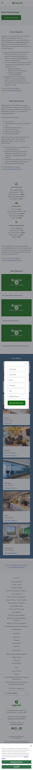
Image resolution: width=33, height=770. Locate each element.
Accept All (16, 766)
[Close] (31, 746)
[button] (26, 364)
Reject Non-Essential (16, 762)
